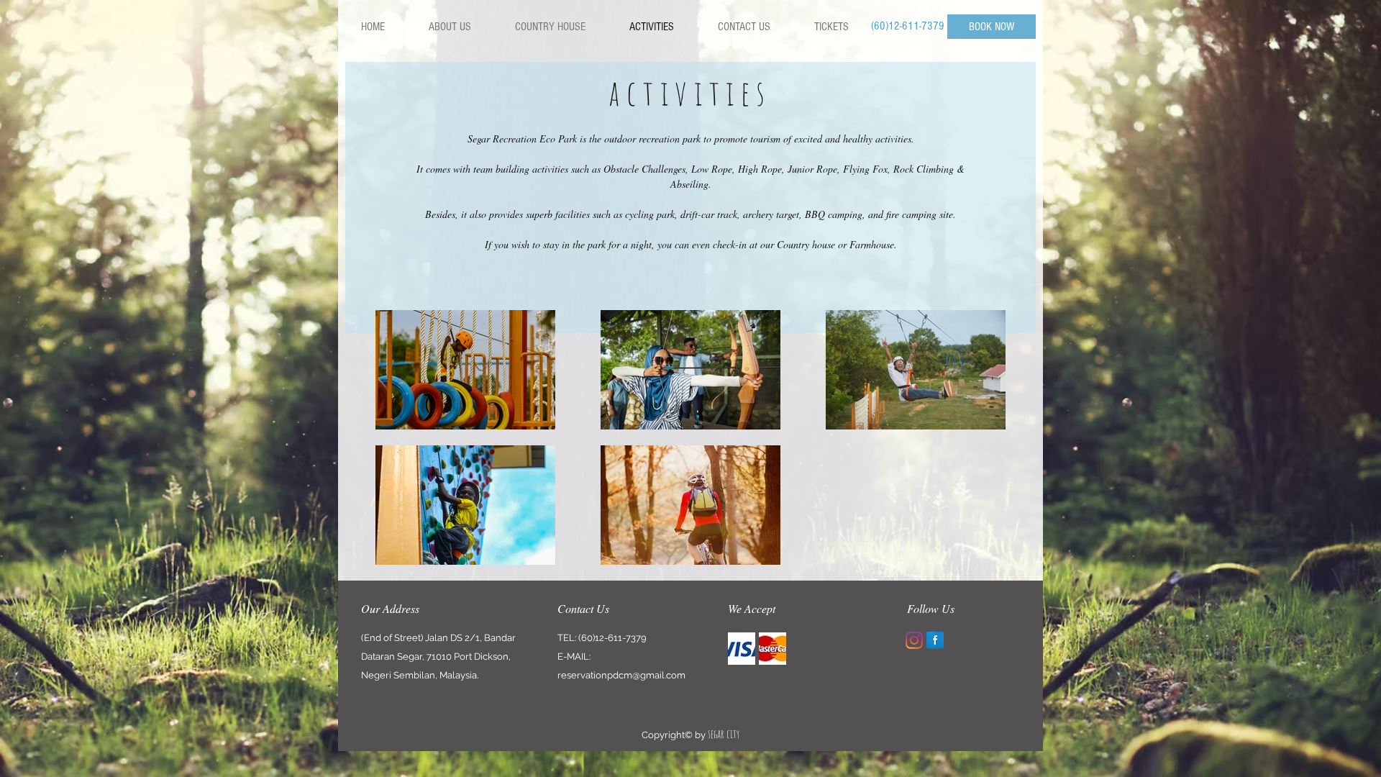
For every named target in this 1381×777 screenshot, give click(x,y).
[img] (741, 648)
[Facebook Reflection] (935, 640)
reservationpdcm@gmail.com (621, 675)
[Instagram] (914, 640)
